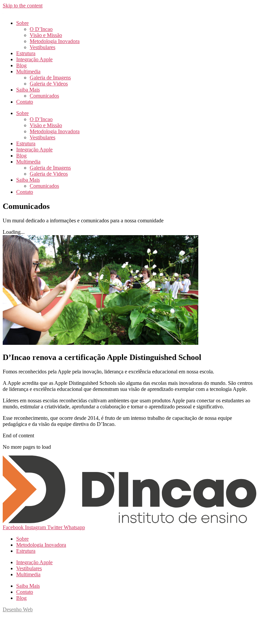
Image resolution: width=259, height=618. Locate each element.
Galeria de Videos (49, 83)
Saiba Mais (28, 90)
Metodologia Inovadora (55, 41)
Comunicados (44, 96)
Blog (21, 65)
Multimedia (28, 71)
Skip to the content (22, 5)
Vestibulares (42, 47)
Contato (24, 102)
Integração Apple (34, 59)
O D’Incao (41, 29)
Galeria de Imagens (50, 77)
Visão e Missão (46, 35)
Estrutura (25, 53)
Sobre (22, 23)
